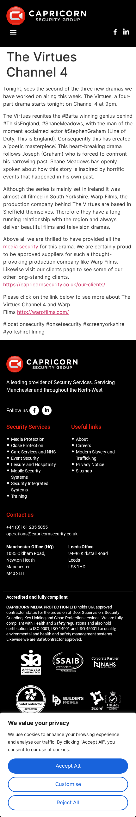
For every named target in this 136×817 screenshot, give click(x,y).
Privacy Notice (90, 464)
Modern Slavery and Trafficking (95, 455)
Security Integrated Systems (29, 486)
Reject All (68, 803)
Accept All (68, 766)
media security (20, 246)
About (82, 439)
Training (19, 496)
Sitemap (84, 470)
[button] (13, 32)
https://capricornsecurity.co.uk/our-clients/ (54, 284)
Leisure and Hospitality (33, 464)
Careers (83, 445)
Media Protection (28, 439)
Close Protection (27, 445)
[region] (68, 765)
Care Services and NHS (33, 451)
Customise (68, 784)
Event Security (25, 458)
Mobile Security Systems (26, 474)
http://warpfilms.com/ (43, 312)
